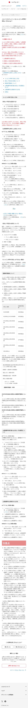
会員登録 (18, 6)
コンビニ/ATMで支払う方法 (12, 78)
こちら (22, 34)
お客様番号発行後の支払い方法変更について (15, 86)
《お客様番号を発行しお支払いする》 (12, 73)
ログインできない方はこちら (17, 670)
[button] (2, 15)
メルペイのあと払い (22, 9)
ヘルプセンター (5, 9)
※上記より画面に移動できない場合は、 (13, 213)
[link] (18, 670)
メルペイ (13, 9)
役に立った (8, 647)
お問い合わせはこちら (14, 666)
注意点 (6, 92)
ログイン (24, 6)
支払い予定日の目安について (12, 81)
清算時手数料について (10, 83)
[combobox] (14, 14)
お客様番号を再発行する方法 (12, 89)
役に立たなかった (20, 647)
